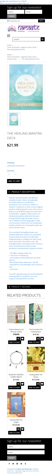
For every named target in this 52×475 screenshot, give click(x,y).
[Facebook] (9, 464)
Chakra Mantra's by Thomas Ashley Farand (16, 331)
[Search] (43, 39)
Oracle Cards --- (12, 59)
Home (9, 45)
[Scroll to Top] (48, 464)
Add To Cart (14, 342)
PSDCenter (18, 473)
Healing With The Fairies (35, 375)
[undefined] (26, 86)
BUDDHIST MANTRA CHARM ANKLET (16, 375)
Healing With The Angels (16, 421)
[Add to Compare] (18, 338)
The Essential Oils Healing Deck (36, 330)
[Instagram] (17, 464)
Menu (41, 21)
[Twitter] (13, 464)
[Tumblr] (25, 464)
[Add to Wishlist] (22, 338)
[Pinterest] (21, 464)
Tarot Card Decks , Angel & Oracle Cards (21, 47)
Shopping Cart (14, 21)
